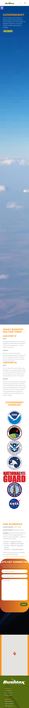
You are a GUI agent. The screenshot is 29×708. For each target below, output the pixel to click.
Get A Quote (8, 31)
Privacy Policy (8, 695)
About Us (7, 688)
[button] (2, 8)
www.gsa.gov (21, 556)
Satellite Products (9, 701)
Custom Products (9, 703)
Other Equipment (9, 706)
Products (7, 699)
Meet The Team (8, 693)
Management (7, 690)
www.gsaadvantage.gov (9, 556)
